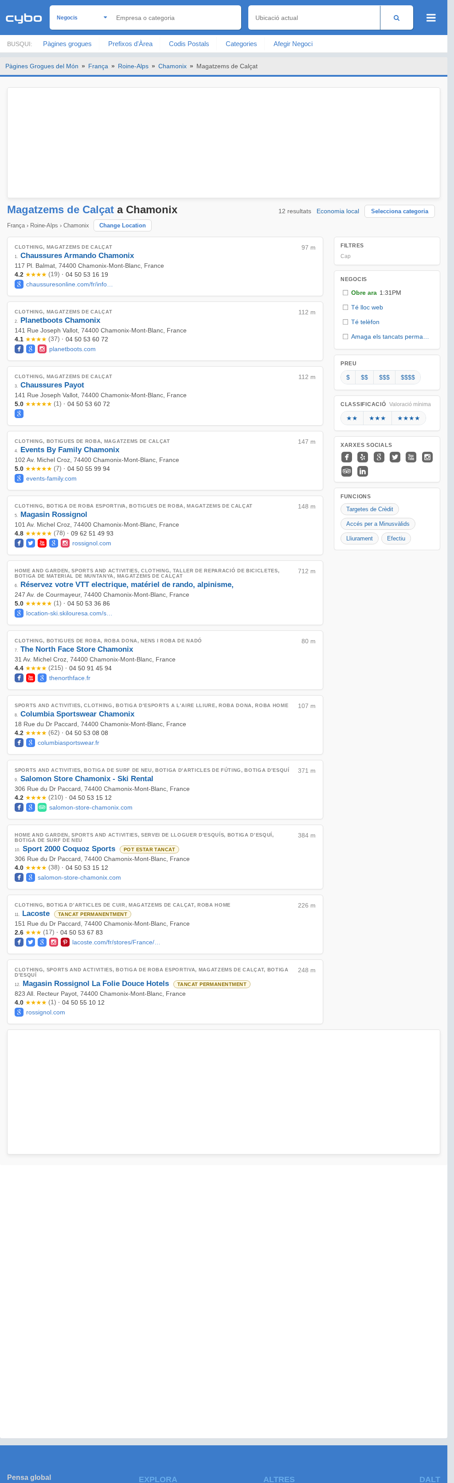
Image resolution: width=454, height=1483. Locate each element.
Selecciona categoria (399, 211)
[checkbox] (387, 293)
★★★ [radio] (377, 418)
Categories (241, 43)
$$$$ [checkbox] (408, 377)
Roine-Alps (133, 66)
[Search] (396, 17)
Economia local (338, 211)
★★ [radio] (352, 418)
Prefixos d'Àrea (130, 43)
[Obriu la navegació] (431, 17)
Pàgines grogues (67, 43)
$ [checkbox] (348, 377)
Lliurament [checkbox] (359, 538)
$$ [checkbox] (364, 377)
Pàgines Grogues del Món (41, 66)
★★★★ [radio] (408, 418)
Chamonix (172, 66)
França (98, 66)
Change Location (122, 225)
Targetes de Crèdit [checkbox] (369, 509)
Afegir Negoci (293, 43)
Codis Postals (189, 43)
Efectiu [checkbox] (396, 538)
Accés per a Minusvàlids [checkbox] (378, 523)
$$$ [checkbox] (384, 377)
